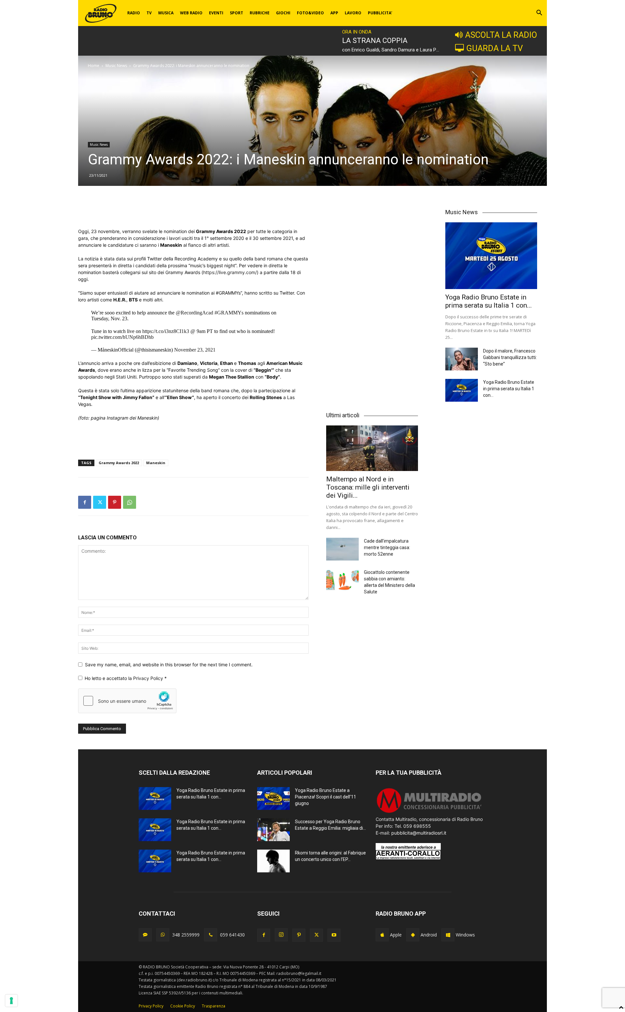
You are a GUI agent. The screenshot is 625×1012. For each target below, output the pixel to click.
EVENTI (216, 13)
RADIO (133, 13)
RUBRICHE (260, 13)
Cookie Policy (182, 1006)
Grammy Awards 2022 (119, 462)
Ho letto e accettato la (126, 678)
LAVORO (353, 13)
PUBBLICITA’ (380, 13)
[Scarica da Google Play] (412, 934)
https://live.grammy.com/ (230, 272)
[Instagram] (281, 934)
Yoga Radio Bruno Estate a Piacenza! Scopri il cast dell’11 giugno (325, 797)
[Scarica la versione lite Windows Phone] (447, 934)
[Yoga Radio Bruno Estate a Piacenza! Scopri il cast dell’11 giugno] (273, 798)
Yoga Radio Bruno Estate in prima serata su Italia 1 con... (488, 301)
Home (93, 65)
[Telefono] (210, 934)
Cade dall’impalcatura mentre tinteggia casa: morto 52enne (387, 547)
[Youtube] (333, 935)
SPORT (236, 13)
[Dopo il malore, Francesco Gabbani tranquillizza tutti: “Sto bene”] (461, 359)
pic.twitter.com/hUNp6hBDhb (122, 337)
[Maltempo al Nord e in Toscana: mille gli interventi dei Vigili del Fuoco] (372, 448)
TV (149, 13)
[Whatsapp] (162, 934)
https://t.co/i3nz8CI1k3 (165, 331)
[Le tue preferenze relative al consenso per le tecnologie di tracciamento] (11, 1000)
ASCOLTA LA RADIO (501, 35)
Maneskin (155, 462)
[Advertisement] (193, 211)
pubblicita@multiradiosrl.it (418, 833)
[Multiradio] (429, 812)
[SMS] (145, 934)
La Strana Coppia (375, 40)
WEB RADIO (191, 13)
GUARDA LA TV (494, 48)
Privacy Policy (148, 678)
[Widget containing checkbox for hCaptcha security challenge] (127, 700)
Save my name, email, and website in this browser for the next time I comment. (169, 664)
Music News (116, 65)
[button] (539, 13)
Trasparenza (213, 1006)
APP (334, 13)
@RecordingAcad (194, 312)
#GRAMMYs (229, 312)
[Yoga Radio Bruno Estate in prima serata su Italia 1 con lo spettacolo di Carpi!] (491, 255)
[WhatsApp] (129, 502)
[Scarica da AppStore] (382, 934)
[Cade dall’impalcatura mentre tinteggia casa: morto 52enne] (342, 549)
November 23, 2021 (194, 350)
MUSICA (166, 13)
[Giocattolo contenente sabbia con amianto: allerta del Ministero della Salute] (342, 580)
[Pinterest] (114, 502)
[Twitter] (99, 502)
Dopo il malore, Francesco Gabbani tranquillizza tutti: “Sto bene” (510, 357)
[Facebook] (84, 502)
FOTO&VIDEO (310, 13)
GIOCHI (283, 13)
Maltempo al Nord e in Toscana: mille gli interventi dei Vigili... (368, 487)
